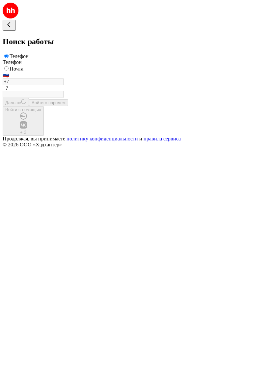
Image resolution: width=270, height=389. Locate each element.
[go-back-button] (9, 25)
